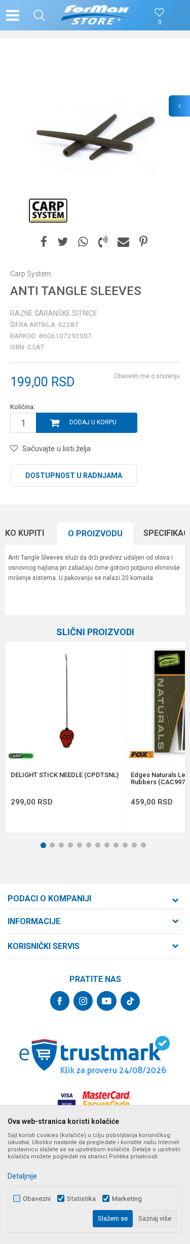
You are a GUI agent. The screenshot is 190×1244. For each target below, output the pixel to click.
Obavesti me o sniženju (147, 376)
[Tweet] (62, 242)
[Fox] (141, 754)
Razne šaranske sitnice (53, 313)
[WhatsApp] (83, 242)
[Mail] (123, 242)
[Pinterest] (143, 242)
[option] (95, 138)
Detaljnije (22, 1176)
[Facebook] (44, 242)
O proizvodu (95, 533)
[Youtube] (107, 1001)
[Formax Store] (95, 15)
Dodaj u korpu (93, 422)
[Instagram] (83, 1001)
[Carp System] (48, 210)
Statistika (81, 1198)
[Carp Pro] (20, 756)
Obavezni (37, 1198)
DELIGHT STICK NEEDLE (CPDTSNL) (65, 775)
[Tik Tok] (130, 1001)
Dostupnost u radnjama (73, 475)
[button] (39, 15)
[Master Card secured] (107, 1100)
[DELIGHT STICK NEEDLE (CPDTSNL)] (65, 701)
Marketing (127, 1198)
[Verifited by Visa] (66, 1100)
